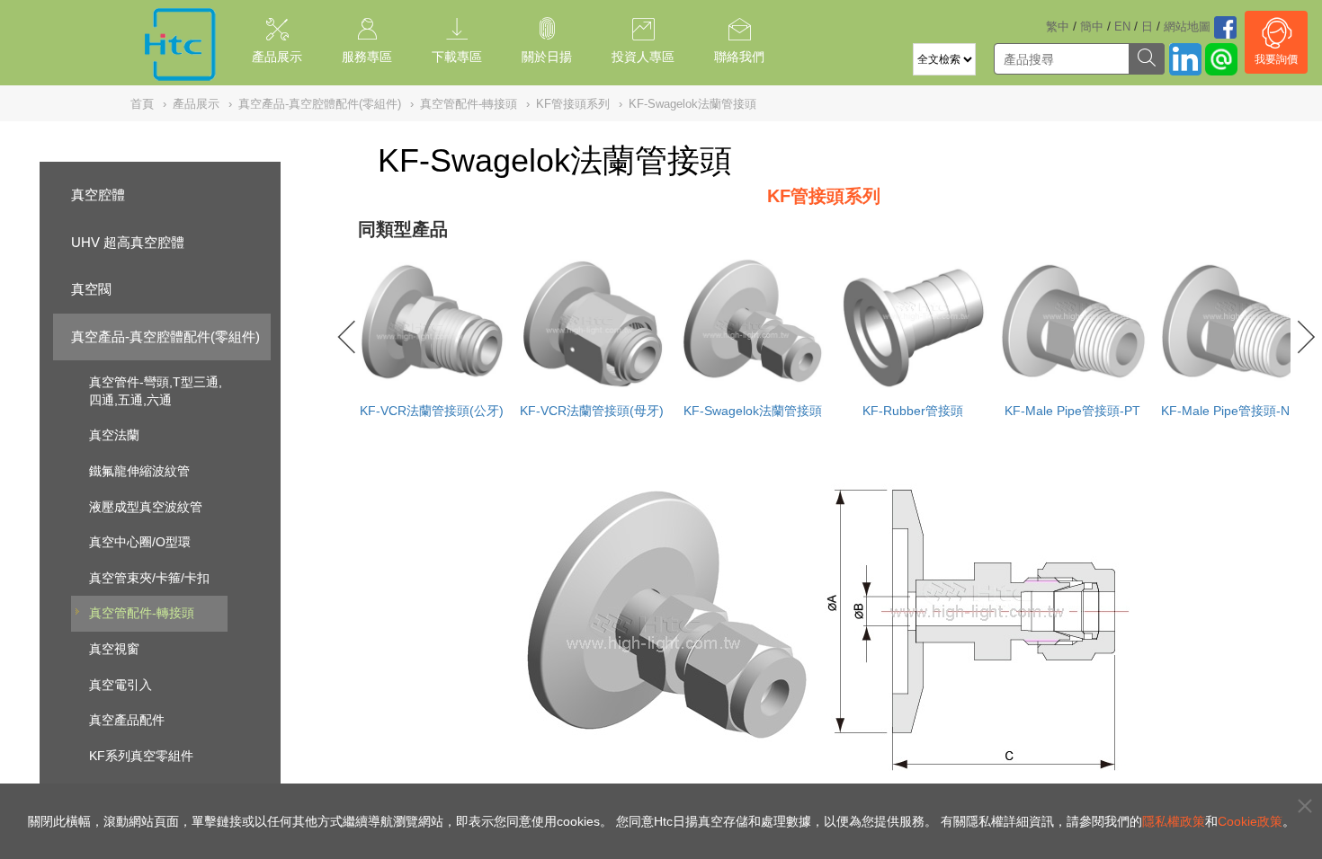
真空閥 (91, 289)
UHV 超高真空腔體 (127, 242)
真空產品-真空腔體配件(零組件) (165, 336)
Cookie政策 (1250, 821)
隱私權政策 (1173, 821)
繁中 (1057, 26)
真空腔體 (98, 194)
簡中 (1091, 26)
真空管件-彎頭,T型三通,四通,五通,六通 (155, 391)
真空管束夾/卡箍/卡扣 (149, 578)
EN (1122, 26)
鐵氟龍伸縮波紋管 (139, 471)
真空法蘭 (114, 435)
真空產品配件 (127, 720)
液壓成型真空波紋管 (145, 507)
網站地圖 (1187, 26)
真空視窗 (114, 649)
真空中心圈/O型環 (140, 542)
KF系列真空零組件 (141, 755)
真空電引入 (120, 684)
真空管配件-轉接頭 (141, 613)
